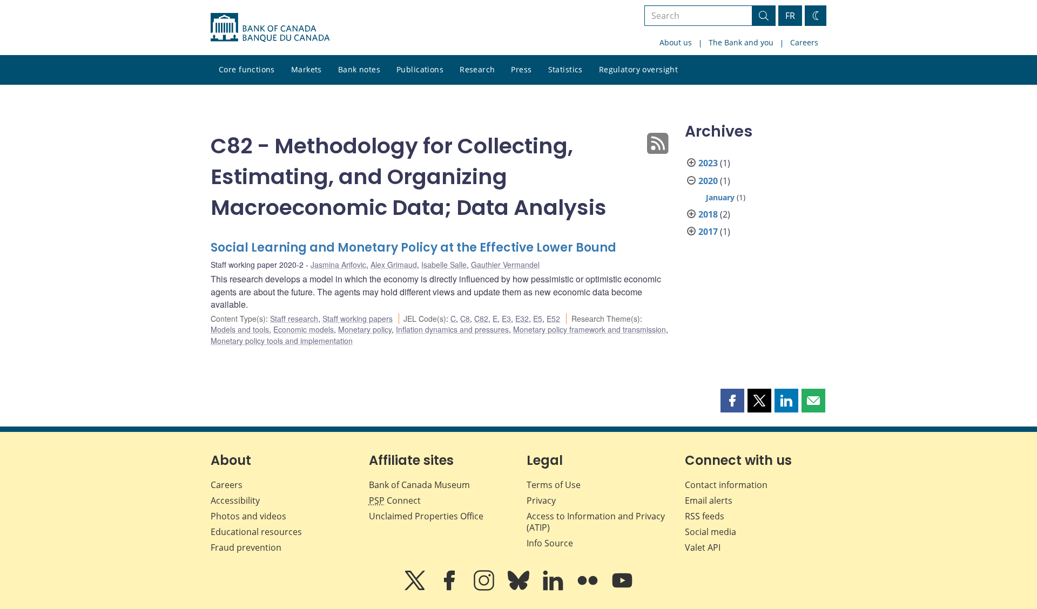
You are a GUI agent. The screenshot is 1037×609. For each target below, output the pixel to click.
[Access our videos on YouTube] (622, 588)
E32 (522, 318)
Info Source (550, 543)
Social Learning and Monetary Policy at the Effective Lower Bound (413, 247)
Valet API (702, 547)
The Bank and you (741, 42)
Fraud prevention (246, 547)
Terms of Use (554, 485)
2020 (708, 181)
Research (477, 69)
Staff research (294, 318)
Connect (395, 500)
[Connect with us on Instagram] (485, 588)
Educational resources (256, 532)
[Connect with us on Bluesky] (519, 588)
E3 (506, 318)
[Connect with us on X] (416, 588)
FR (790, 16)
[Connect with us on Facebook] (450, 588)
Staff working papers (357, 318)
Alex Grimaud (394, 264)
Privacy (541, 500)
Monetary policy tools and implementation (282, 340)
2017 (708, 232)
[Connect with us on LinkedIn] (554, 588)
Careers (804, 42)
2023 (708, 163)
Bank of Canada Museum (419, 485)
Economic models (303, 329)
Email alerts (708, 500)
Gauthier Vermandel (505, 264)
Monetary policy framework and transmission (589, 329)
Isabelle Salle (444, 264)
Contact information (726, 485)
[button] (732, 400)
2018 (708, 214)
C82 (481, 318)
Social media (710, 532)
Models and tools (240, 329)
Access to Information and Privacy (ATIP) (596, 521)
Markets (306, 69)
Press (521, 69)
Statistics (565, 69)
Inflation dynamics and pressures (452, 329)
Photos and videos (248, 516)
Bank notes (359, 69)
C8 (465, 318)
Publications (419, 69)
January (720, 197)
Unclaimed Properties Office (426, 516)
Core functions (247, 69)
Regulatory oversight (638, 69)
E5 (537, 318)
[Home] (270, 27)
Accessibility (235, 500)
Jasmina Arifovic (338, 264)
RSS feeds (704, 516)
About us (675, 42)
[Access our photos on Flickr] (588, 588)
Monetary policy (365, 329)
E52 (553, 318)
